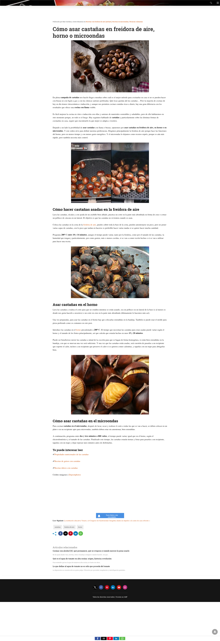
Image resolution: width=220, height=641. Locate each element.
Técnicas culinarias (136, 22)
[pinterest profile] (107, 587)
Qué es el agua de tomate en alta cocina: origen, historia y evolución (82, 558)
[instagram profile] (125, 587)
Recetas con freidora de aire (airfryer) (99, 22)
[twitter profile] (95, 587)
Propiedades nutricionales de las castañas (71, 454)
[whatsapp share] (80, 533)
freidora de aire (89, 224)
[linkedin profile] (113, 587)
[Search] (210, 2)
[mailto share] (65, 533)
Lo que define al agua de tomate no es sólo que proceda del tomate (81, 566)
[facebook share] (60, 533)
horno (78, 329)
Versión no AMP (121, 597)
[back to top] (215, 632)
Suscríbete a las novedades (112, 516)
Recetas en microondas (120, 22)
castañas (57, 527)
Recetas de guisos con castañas (67, 461)
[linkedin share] (75, 533)
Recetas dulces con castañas (66, 467)
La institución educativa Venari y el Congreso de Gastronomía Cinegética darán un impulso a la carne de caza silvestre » (107, 520)
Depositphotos (75, 474)
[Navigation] (217, 3)
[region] (109, 13)
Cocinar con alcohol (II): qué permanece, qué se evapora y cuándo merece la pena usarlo (91, 551)
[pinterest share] (70, 533)
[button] (97, 638)
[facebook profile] (101, 587)
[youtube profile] (119, 587)
